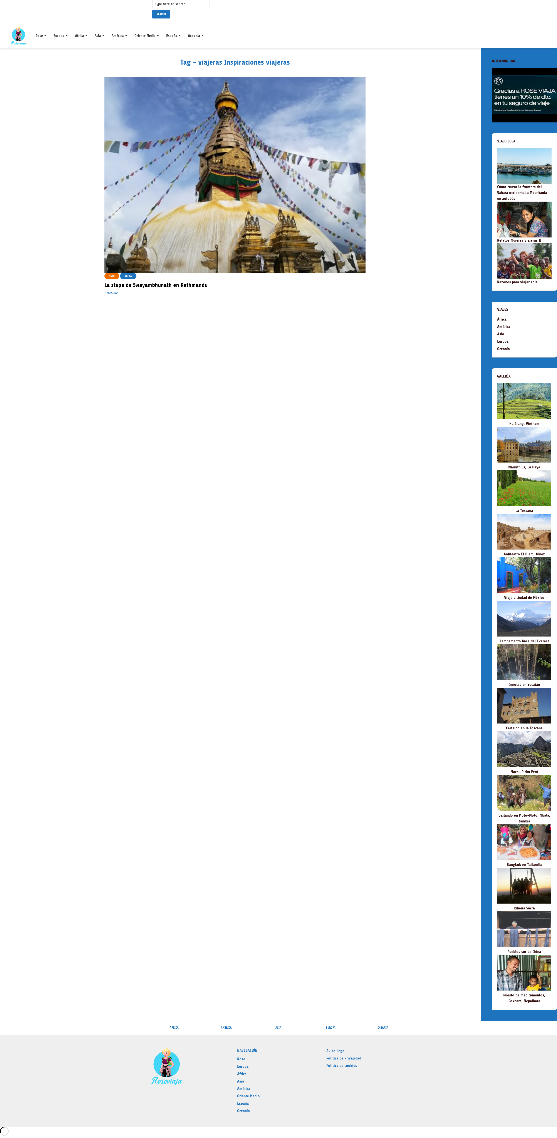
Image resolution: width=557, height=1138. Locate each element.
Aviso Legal (336, 1051)
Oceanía (194, 35)
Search (161, 14)
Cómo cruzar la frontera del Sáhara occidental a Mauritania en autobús (522, 193)
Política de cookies (341, 1065)
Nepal (128, 276)
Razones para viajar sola (517, 282)
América (118, 35)
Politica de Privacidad (343, 1058)
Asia (98, 35)
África (79, 35)
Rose (39, 35)
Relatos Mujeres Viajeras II (519, 240)
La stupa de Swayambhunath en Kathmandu (156, 285)
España (171, 35)
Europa (59, 35)
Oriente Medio (145, 35)
